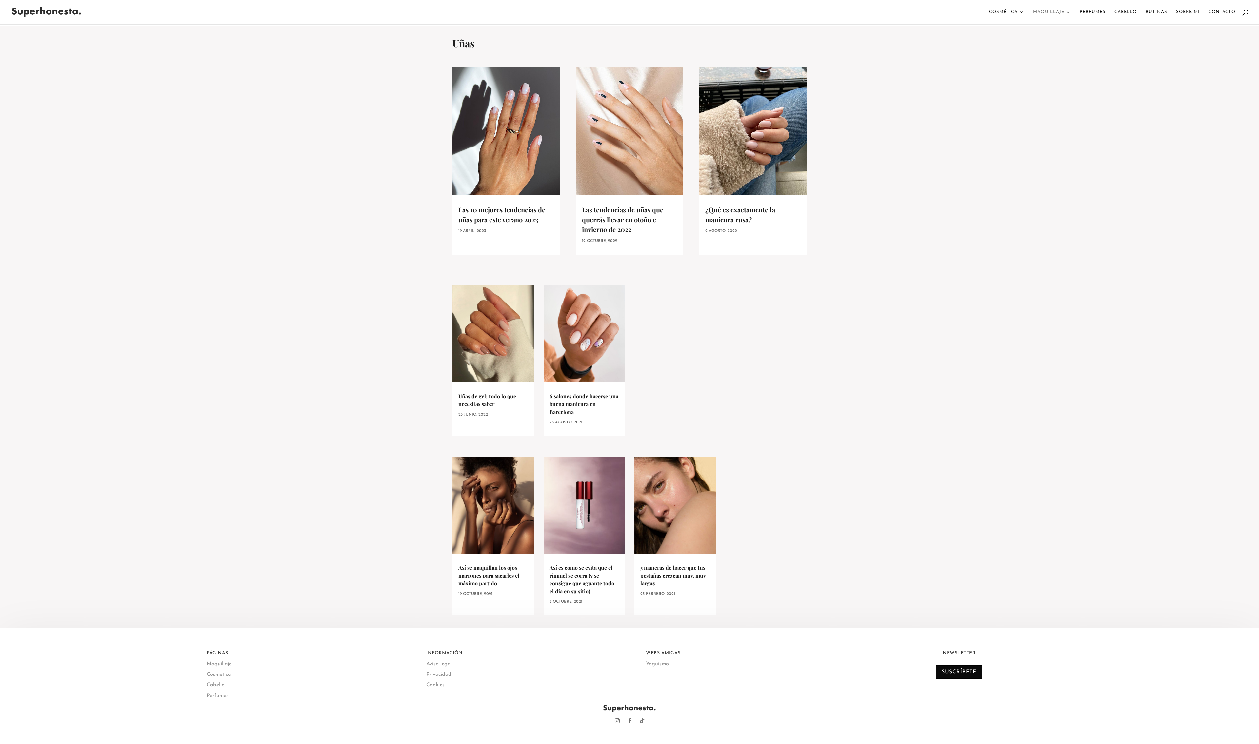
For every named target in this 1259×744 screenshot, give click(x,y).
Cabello (1125, 12)
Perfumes (1093, 12)
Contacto (1222, 12)
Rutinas (1156, 12)
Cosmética (1003, 12)
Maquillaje (1048, 12)
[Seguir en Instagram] (617, 721)
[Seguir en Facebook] (629, 721)
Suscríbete (959, 672)
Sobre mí (1188, 12)
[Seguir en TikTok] (642, 721)
